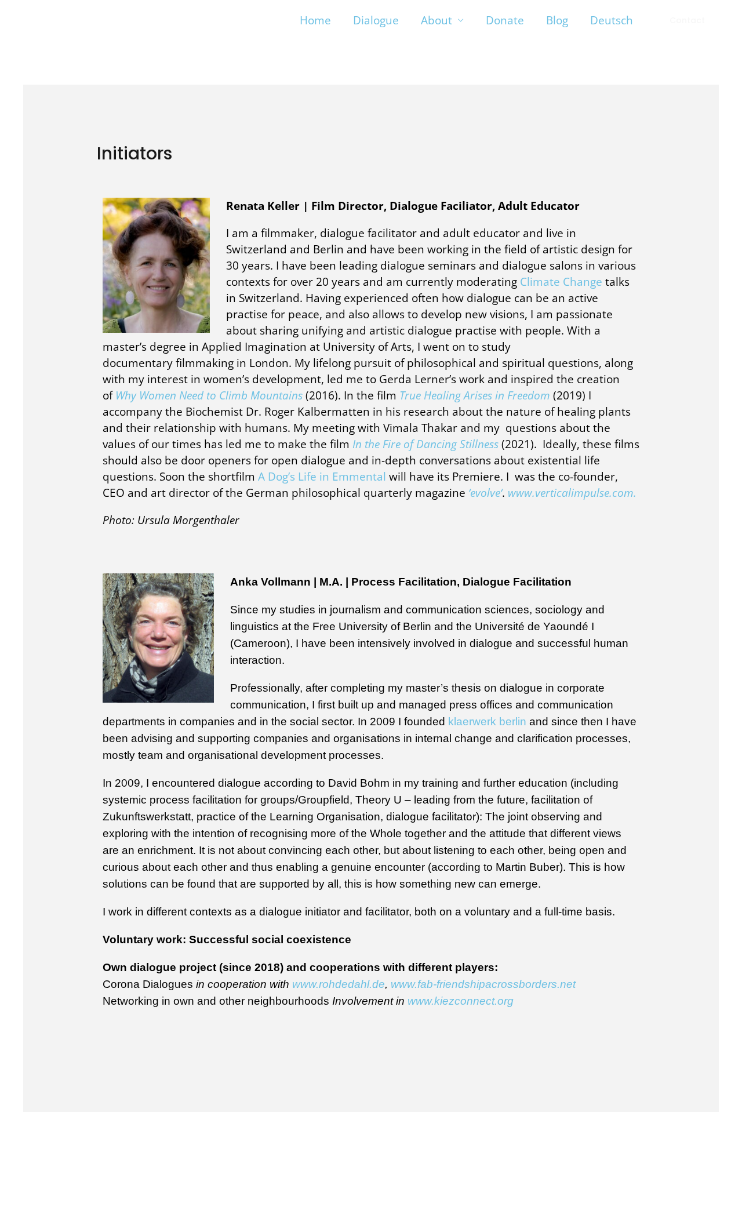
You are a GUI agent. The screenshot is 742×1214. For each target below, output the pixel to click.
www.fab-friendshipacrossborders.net (483, 984)
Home (315, 20)
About (436, 20)
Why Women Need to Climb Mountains (209, 395)
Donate (505, 20)
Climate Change (561, 281)
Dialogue (376, 20)
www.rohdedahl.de (338, 984)
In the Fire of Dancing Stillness (425, 444)
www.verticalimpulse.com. (572, 492)
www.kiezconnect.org (461, 1001)
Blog (557, 20)
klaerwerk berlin (487, 721)
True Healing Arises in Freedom (474, 395)
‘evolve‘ (485, 492)
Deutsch (611, 20)
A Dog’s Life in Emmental (323, 476)
